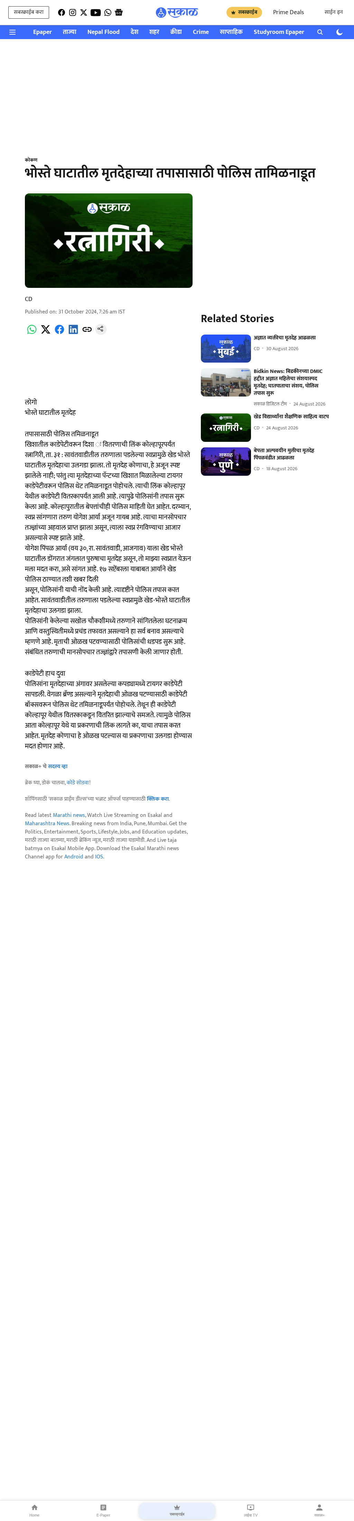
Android (73, 857)
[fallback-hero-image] (226, 349)
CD (28, 299)
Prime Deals (288, 12)
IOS (99, 857)
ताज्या (69, 32)
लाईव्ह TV (251, 1515)
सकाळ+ (319, 1515)
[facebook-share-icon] (59, 333)
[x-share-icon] (45, 333)
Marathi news (69, 815)
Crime (201, 32)
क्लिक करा (158, 799)
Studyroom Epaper (279, 32)
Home (34, 1515)
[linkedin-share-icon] (73, 333)
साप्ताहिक (231, 32)
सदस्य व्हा (57, 766)
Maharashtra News (47, 823)
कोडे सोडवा (78, 782)
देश (134, 32)
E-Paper (103, 1515)
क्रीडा (176, 32)
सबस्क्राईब (247, 12)
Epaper (42, 32)
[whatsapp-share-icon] (31, 333)
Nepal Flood (103, 32)
